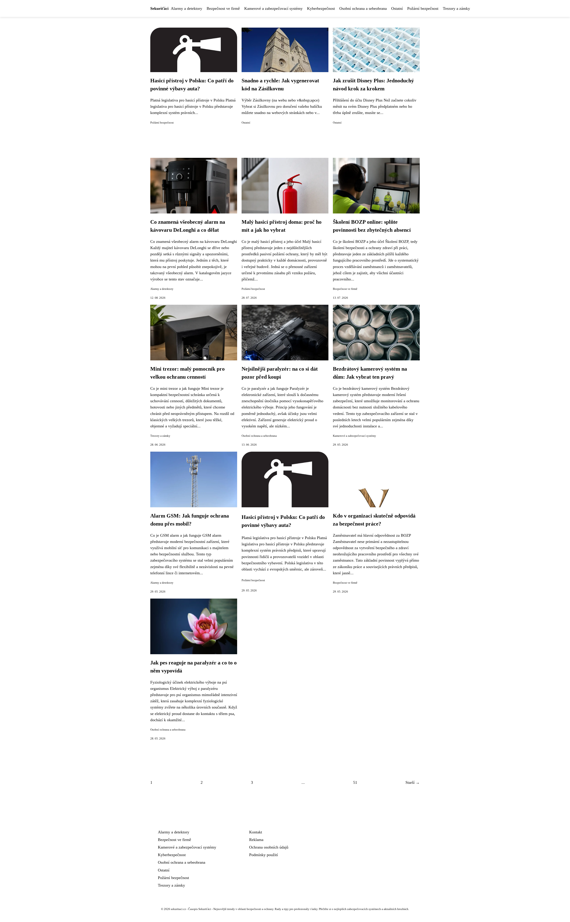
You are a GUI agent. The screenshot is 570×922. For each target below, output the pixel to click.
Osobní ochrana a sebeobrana (363, 8)
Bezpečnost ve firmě (223, 8)
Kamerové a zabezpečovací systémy (273, 8)
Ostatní (397, 8)
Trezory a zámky (456, 8)
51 (355, 782)
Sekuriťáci (159, 8)
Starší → (412, 782)
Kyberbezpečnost (321, 8)
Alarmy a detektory (186, 8)
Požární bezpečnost (422, 8)
